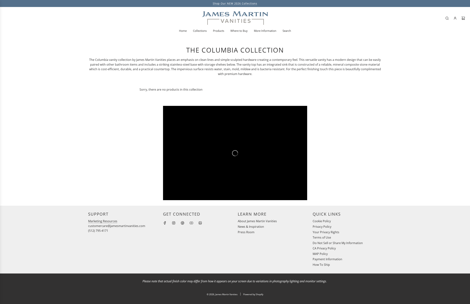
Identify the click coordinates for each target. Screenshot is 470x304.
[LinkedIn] (200, 223)
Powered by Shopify (253, 294)
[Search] (447, 18)
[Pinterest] (182, 223)
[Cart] (463, 18)
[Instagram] (174, 223)
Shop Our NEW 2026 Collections (235, 3)
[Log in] (455, 18)
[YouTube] (191, 223)
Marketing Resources (102, 221)
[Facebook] (165, 223)
